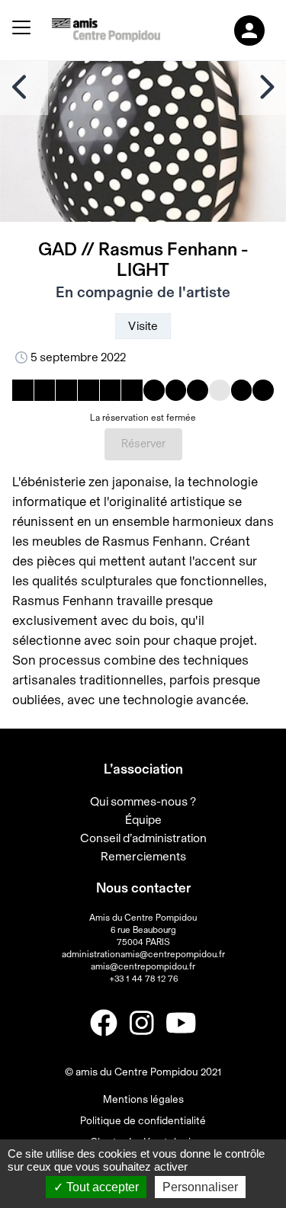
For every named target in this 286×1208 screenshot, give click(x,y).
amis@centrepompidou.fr (143, 966)
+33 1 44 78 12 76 (143, 978)
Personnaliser (200, 1187)
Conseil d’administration (143, 838)
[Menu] (21, 30)
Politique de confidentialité (143, 1121)
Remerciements (143, 857)
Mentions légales (143, 1099)
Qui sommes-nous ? (143, 802)
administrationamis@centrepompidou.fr (143, 954)
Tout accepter (101, 1187)
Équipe (143, 820)
